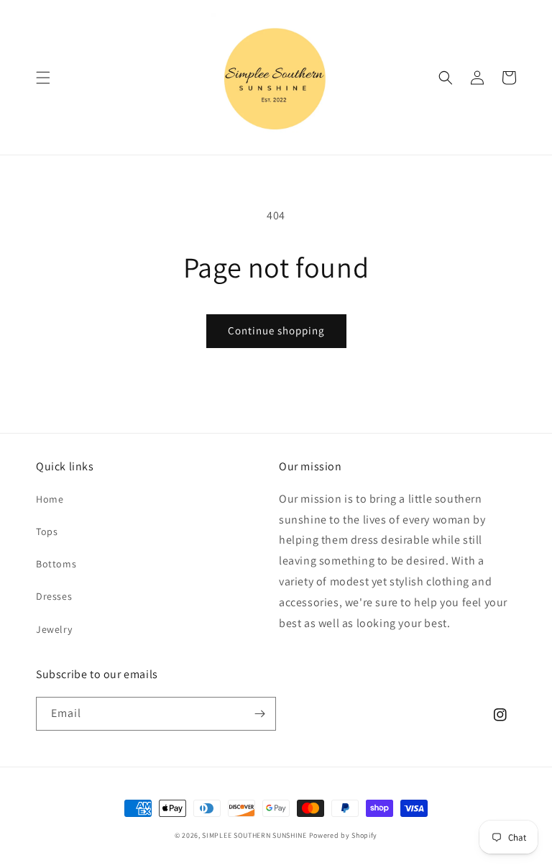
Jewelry (54, 629)
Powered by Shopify (343, 835)
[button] (43, 77)
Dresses (54, 596)
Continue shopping (276, 330)
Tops (47, 531)
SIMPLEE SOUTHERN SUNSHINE (254, 835)
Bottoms (56, 563)
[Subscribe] (259, 714)
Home (49, 499)
